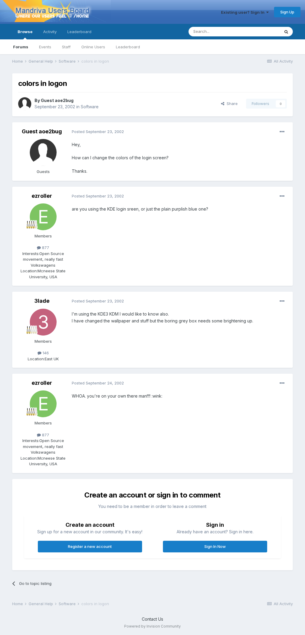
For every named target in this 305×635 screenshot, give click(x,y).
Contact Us (152, 619)
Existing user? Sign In (243, 12)
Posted (98, 131)
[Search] (286, 31)
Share (231, 103)
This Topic (262, 31)
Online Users (93, 46)
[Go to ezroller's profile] (43, 216)
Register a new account (90, 546)
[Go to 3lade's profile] (43, 322)
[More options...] (282, 131)
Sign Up (287, 12)
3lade (41, 301)
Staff (66, 46)
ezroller (42, 196)
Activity (50, 31)
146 (45, 352)
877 (45, 247)
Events (45, 46)
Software (90, 106)
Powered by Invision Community (152, 626)
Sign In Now (215, 546)
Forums (20, 46)
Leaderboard (128, 46)
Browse (25, 31)
